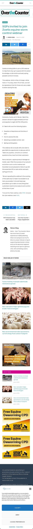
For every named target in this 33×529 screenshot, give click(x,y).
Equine (5, 22)
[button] (30, 489)
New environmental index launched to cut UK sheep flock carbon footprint (15, 333)
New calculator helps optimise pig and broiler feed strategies (15, 308)
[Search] (30, 3)
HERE (23, 193)
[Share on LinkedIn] (6, 44)
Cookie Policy (12, 527)
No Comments (7, 40)
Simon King (11, 37)
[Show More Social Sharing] (29, 44)
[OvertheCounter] (16, 3)
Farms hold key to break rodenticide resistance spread (14, 283)
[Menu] (3, 3)
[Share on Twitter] (15, 44)
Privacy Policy (19, 527)
